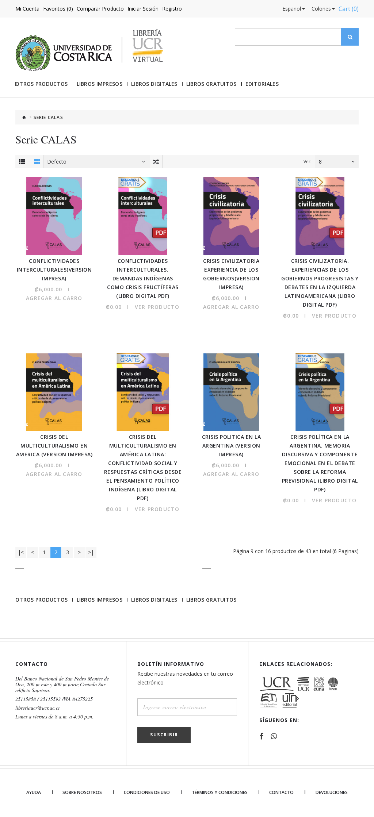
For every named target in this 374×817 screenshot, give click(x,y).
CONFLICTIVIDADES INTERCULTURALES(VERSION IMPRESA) (54, 269)
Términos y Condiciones (220, 792)
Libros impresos (100, 84)
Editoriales (262, 84)
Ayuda (33, 792)
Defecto (56, 161)
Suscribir (164, 735)
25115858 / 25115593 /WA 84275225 (54, 699)
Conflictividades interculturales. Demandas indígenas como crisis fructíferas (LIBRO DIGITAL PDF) (143, 278)
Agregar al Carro (54, 298)
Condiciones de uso (147, 792)
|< (21, 552)
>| (91, 552)
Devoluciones (332, 792)
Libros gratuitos (211, 84)
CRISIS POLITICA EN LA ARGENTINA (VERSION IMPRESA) (231, 445)
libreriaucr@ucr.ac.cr (37, 708)
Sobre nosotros (82, 792)
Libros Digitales (154, 84)
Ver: (308, 161)
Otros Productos (41, 84)
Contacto (281, 792)
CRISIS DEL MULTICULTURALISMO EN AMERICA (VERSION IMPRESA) (54, 445)
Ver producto (157, 306)
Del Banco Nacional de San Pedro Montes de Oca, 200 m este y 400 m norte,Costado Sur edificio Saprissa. (62, 684)
